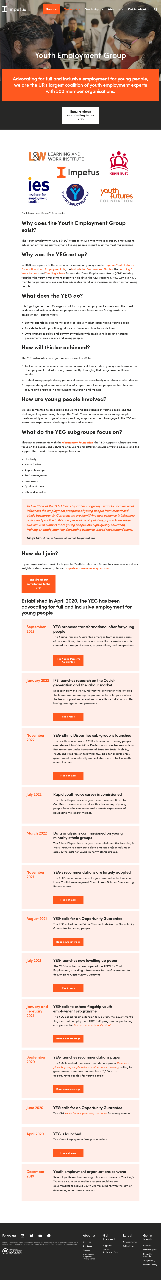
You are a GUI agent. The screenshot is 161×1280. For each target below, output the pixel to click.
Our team (87, 1242)
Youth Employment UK (51, 269)
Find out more (68, 775)
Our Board (87, 1246)
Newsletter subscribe (148, 1255)
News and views (130, 1242)
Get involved (137, 9)
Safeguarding (149, 1260)
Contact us (147, 1245)
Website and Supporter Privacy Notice (89, 1256)
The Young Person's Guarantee (68, 660)
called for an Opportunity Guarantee (86, 1113)
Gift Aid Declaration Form (110, 1250)
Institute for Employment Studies (92, 269)
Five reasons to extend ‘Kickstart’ (91, 1025)
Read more (68, 716)
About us (114, 9)
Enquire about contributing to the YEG (80, 115)
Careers (86, 1250)
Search (157, 10)
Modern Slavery (150, 1264)
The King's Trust (55, 273)
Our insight (92, 9)
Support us (107, 1245)
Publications (128, 1246)
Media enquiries (150, 1249)
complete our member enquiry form (87, 568)
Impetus (110, 265)
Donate (51, 9)
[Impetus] (14, 9)
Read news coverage (68, 941)
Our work (70, 9)
